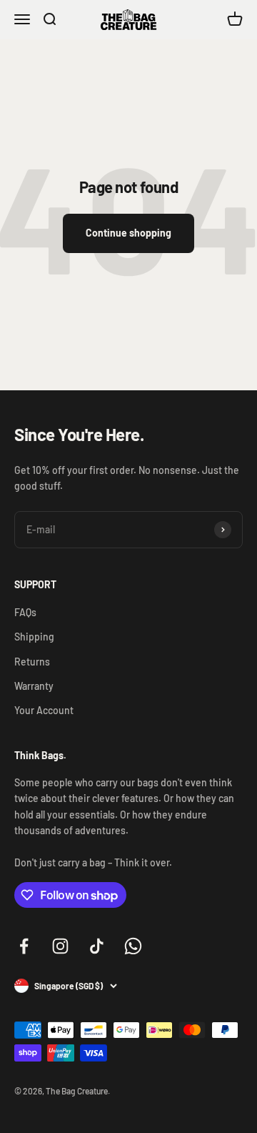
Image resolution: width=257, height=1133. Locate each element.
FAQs (25, 612)
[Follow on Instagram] (60, 946)
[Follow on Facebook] (24, 946)
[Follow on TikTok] (96, 946)
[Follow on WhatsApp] (133, 946)
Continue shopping (128, 233)
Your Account (44, 710)
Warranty (34, 686)
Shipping (34, 636)
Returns (32, 661)
